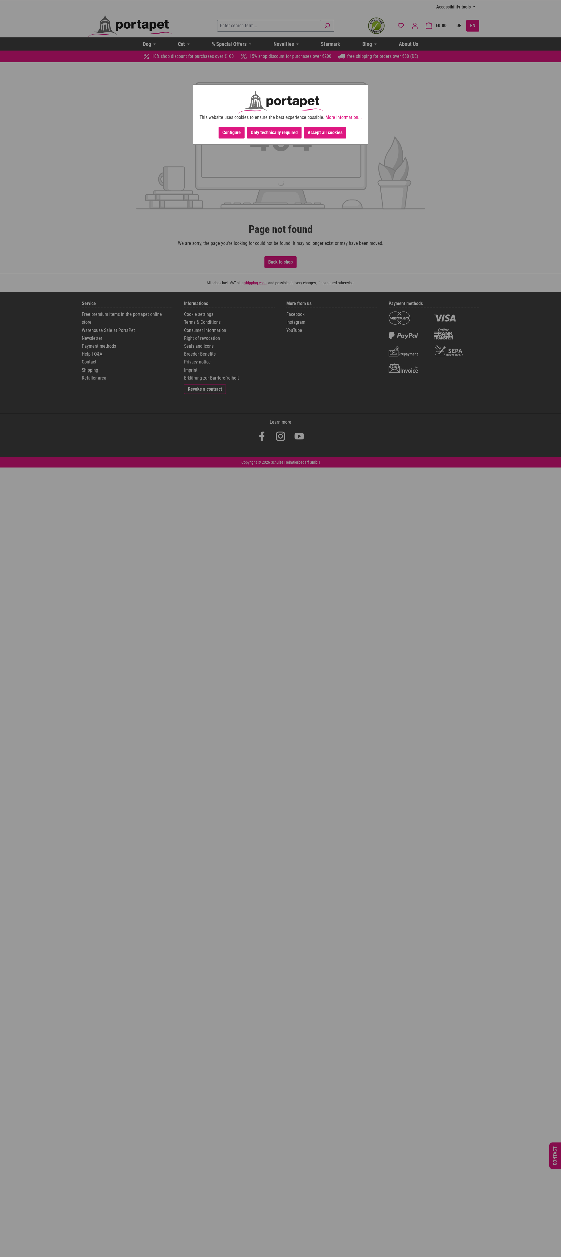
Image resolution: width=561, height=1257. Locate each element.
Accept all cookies (325, 132)
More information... (343, 117)
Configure (231, 132)
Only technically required (274, 132)
